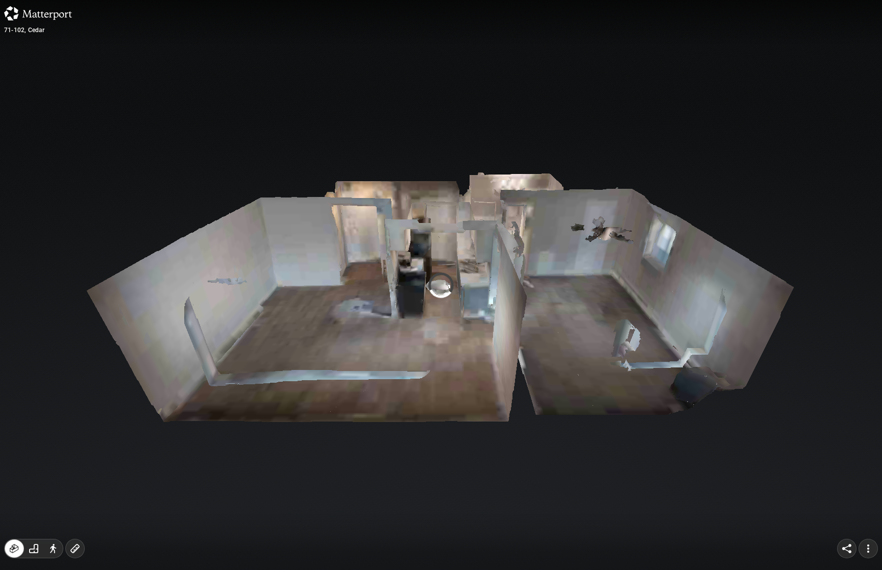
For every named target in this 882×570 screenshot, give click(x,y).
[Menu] (868, 548)
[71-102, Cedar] (441, 285)
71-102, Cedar (24, 30)
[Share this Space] (846, 548)
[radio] (14, 548)
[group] (33, 548)
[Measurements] (75, 548)
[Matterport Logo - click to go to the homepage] (38, 13)
